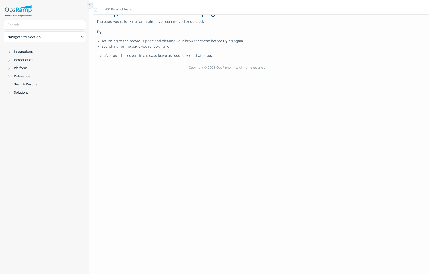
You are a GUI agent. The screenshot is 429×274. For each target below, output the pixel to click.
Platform (20, 68)
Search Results (25, 84)
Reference (22, 76)
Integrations (23, 51)
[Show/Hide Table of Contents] (90, 5)
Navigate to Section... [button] (25, 37)
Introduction (23, 60)
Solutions (21, 92)
